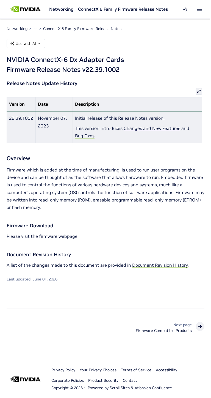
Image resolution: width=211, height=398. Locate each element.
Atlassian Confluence (153, 387)
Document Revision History (160, 265)
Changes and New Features (152, 128)
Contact (130, 380)
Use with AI (26, 43)
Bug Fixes (85, 135)
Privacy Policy (63, 369)
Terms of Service (136, 369)
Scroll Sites (120, 387)
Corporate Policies (67, 380)
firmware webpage (58, 236)
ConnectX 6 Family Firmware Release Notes (123, 9)
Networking (61, 9)
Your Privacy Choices (98, 369)
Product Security (103, 380)
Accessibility (166, 369)
